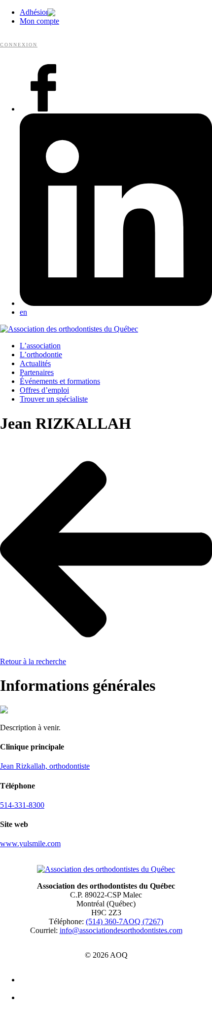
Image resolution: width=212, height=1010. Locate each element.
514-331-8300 (22, 805)
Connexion (18, 44)
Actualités (35, 363)
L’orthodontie (41, 354)
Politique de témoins (111, 998)
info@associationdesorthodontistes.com (121, 930)
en (23, 312)
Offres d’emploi (44, 390)
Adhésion (35, 12)
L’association (40, 345)
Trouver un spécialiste (54, 399)
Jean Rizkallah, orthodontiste (45, 766)
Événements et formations (60, 381)
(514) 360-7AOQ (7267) (124, 921)
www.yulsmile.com (30, 843)
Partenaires (37, 372)
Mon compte (39, 21)
